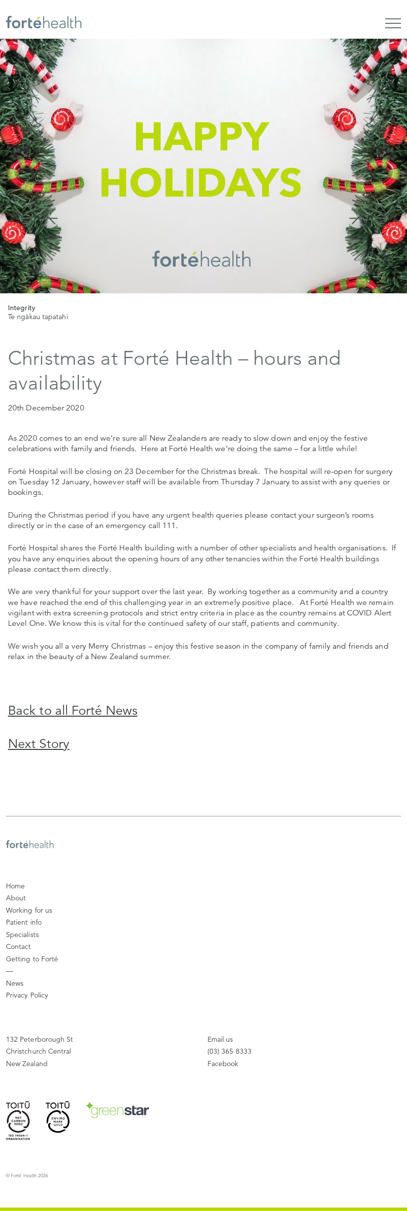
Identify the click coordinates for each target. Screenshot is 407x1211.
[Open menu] (393, 23)
